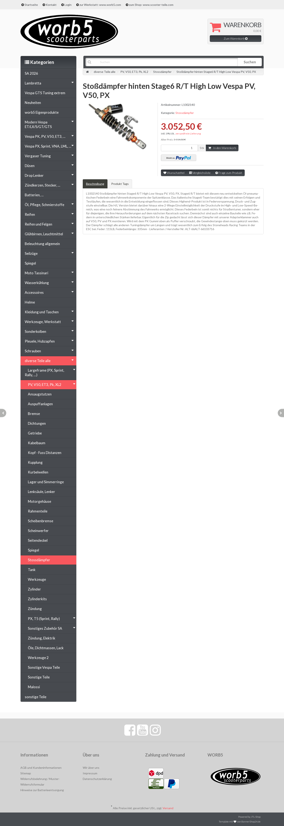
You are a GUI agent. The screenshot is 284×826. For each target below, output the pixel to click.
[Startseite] (87, 71)
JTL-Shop (256, 816)
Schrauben (33, 351)
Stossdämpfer (184, 113)
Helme (30, 302)
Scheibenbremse (40, 521)
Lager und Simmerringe (46, 482)
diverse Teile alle (38, 361)
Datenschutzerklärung (97, 779)
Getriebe (35, 433)
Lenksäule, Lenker (41, 491)
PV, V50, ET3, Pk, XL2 (44, 384)
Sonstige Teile (39, 677)
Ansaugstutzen (40, 394)
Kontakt (51, 4)
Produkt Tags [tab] (120, 183)
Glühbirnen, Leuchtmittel (44, 234)
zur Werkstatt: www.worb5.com (100, 4)
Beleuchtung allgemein (42, 244)
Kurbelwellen (38, 472)
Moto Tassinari (36, 273)
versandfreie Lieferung (188, 133)
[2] (178, 157)
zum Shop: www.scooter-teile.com (151, 4)
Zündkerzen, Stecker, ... (42, 185)
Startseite (31, 4)
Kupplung (35, 462)
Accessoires (34, 292)
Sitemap (25, 773)
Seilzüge (31, 253)
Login (68, 4)
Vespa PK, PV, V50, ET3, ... (45, 136)
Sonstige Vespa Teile (44, 667)
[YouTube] (142, 729)
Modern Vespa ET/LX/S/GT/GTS (38, 124)
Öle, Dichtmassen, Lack (46, 648)
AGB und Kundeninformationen (41, 767)
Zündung (35, 608)
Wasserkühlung (37, 283)
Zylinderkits (37, 599)
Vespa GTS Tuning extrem (45, 93)
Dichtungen (37, 423)
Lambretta (33, 83)
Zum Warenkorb (234, 38)
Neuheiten (33, 102)
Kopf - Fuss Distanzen (44, 452)
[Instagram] (155, 729)
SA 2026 (31, 73)
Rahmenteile (37, 511)
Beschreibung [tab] (95, 183)
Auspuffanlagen (40, 404)
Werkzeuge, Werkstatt (43, 322)
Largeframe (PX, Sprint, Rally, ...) (44, 372)
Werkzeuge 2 (38, 657)
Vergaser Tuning (38, 156)
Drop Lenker (34, 175)
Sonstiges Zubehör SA (45, 628)
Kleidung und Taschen (42, 312)
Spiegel (30, 263)
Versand (168, 808)
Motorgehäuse (39, 501)
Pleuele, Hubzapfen (40, 341)
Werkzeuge (37, 579)
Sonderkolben (35, 331)
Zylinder (34, 589)
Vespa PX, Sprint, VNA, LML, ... (48, 146)
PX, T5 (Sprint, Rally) (44, 618)
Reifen (30, 214)
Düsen (30, 165)
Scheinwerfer (38, 530)
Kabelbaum (36, 443)
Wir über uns (91, 767)
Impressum (90, 773)
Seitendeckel (38, 540)
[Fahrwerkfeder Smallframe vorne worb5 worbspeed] (3, 413)
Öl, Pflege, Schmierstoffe (44, 205)
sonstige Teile (35, 697)
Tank (32, 569)
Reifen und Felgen (38, 224)
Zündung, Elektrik (41, 638)
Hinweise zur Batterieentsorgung (42, 790)
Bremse (34, 413)
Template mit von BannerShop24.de (240, 821)
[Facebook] (129, 729)
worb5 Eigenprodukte (42, 112)
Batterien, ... (34, 195)
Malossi (34, 687)
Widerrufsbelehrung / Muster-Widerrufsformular (40, 781)
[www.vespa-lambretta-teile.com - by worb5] (69, 31)
